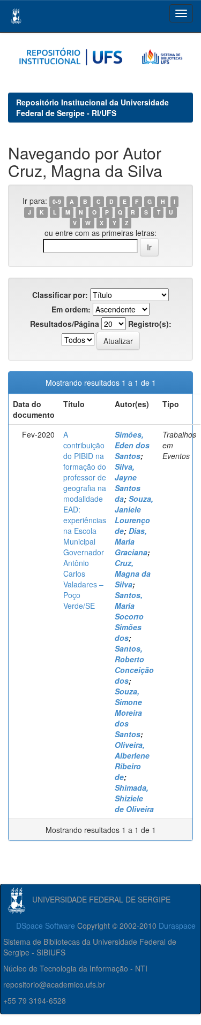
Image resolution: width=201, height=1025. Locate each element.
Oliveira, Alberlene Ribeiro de (132, 760)
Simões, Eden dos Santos (132, 445)
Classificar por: (60, 294)
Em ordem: (71, 309)
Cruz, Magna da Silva (133, 573)
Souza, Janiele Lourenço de (134, 514)
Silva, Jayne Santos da (127, 482)
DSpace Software (45, 925)
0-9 (57, 201)
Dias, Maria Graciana (131, 541)
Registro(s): (150, 323)
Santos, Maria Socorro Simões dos (129, 616)
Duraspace (177, 925)
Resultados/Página (64, 323)
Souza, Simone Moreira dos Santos (128, 712)
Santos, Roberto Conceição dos (134, 664)
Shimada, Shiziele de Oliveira (134, 798)
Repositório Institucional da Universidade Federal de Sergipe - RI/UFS (92, 107)
